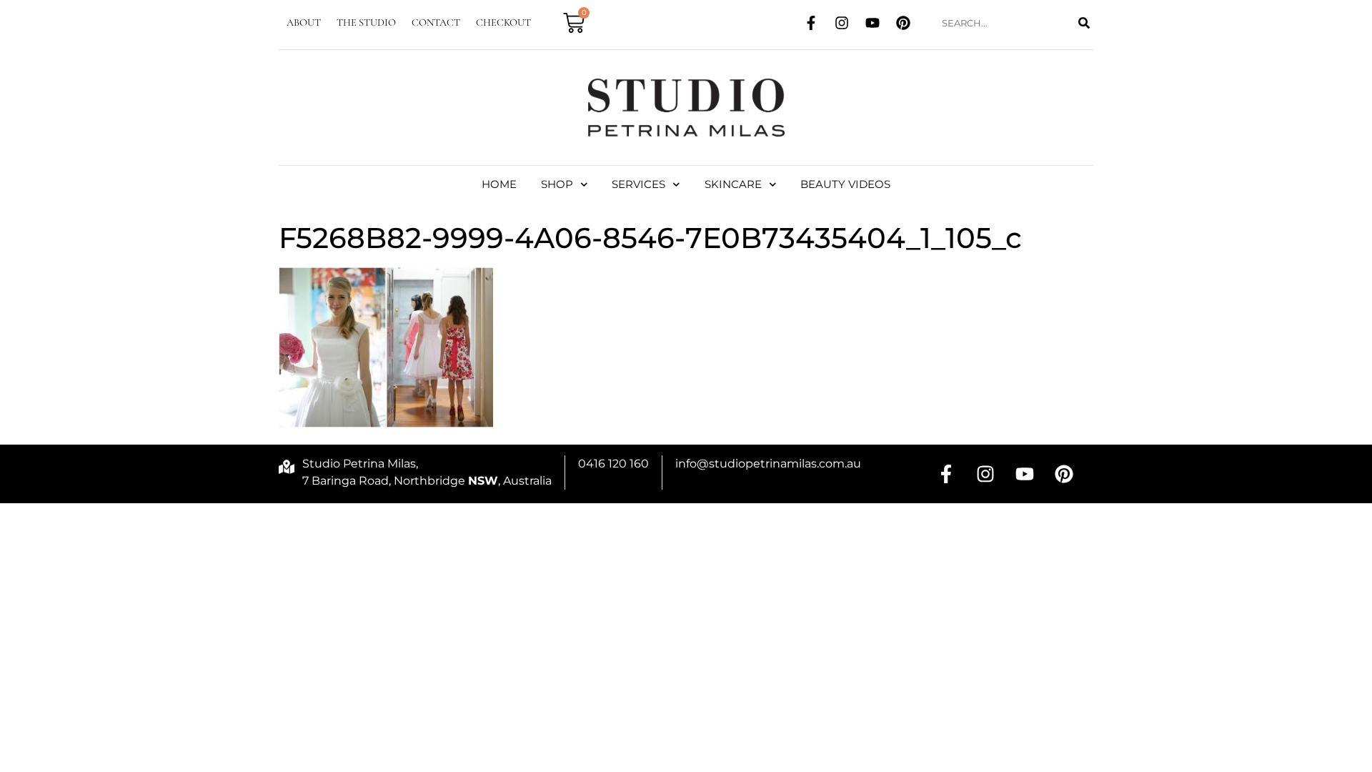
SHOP (557, 184)
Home (499, 184)
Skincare (733, 184)
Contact (436, 22)
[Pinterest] (903, 23)
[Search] (1083, 23)
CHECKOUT (503, 22)
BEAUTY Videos (845, 184)
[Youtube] (872, 23)
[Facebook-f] (811, 23)
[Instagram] (841, 23)
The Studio (366, 22)
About (304, 22)
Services (638, 184)
